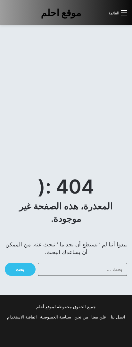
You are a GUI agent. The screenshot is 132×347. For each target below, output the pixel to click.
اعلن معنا (99, 316)
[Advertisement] (66, 97)
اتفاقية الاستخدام (22, 316)
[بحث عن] (100, 15)
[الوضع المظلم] (89, 15)
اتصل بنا (118, 316)
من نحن (81, 316)
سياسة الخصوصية (55, 316)
